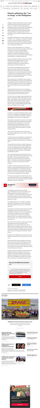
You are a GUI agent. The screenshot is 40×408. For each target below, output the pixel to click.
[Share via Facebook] (3, 25)
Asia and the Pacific (22, 290)
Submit (20, 276)
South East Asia (15, 290)
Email (10, 264)
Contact (34, 1)
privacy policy (19, 272)
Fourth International (6, 8)
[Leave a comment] (3, 40)
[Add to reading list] (3, 43)
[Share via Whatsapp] (3, 30)
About (37, 1)
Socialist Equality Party (15, 8)
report (25, 117)
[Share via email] (3, 35)
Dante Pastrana (10, 18)
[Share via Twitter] (3, 27)
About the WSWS (26, 8)
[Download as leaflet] (3, 38)
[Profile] (38, 1)
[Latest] (3, 6)
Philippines (9, 290)
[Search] (39, 6)
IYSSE (21, 8)
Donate (35, 8)
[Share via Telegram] (3, 33)
